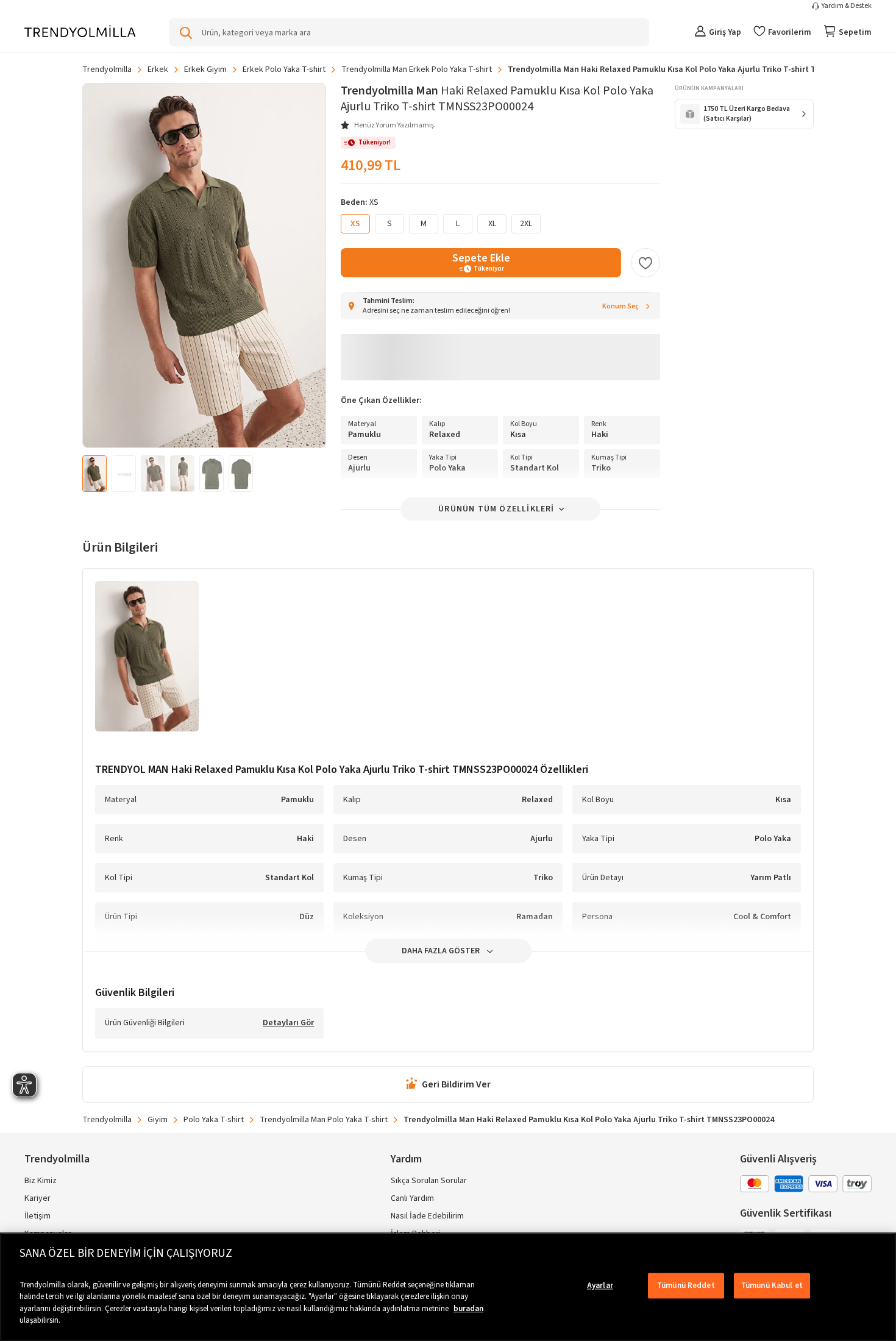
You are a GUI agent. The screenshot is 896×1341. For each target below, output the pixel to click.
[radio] (389, 223)
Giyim (158, 1120)
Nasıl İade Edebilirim (427, 1216)
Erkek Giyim (205, 69)
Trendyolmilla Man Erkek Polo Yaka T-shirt (416, 69)
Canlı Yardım (412, 1198)
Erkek (158, 69)
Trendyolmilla (107, 69)
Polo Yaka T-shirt (213, 1120)
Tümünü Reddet (686, 1285)
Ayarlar (600, 1285)
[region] (448, 1287)
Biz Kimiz (40, 1181)
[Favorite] (645, 262)
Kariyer (37, 1198)
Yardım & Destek (847, 6)
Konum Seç (620, 306)
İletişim (37, 1216)
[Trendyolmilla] (79, 32)
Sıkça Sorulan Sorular (429, 1181)
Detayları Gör (288, 1023)
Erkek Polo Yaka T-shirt (284, 69)
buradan (468, 1308)
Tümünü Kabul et (772, 1285)
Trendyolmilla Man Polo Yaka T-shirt (324, 1120)
